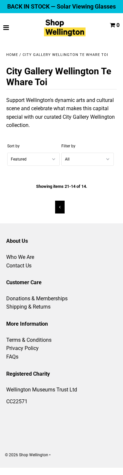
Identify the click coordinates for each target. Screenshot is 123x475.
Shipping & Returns (28, 307)
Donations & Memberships (37, 298)
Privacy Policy (22, 348)
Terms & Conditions (28, 340)
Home (12, 55)
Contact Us (18, 265)
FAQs (12, 357)
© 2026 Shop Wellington (26, 455)
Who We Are (20, 257)
